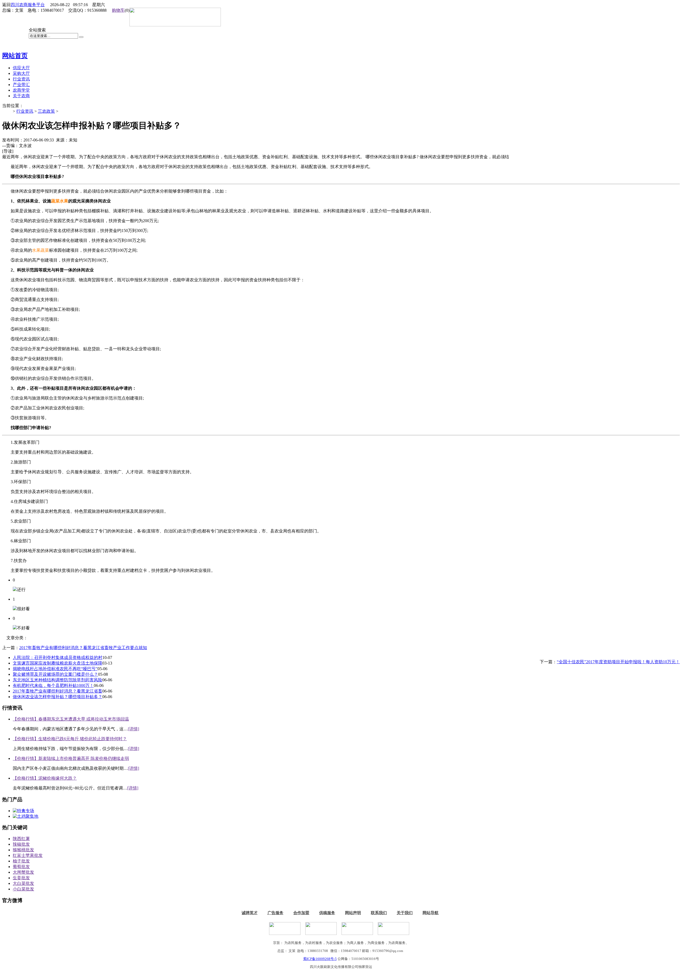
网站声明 (353, 913)
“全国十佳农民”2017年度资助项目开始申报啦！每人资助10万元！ (618, 661)
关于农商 (21, 95)
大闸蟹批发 (23, 872)
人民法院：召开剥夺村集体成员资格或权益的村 (57, 657)
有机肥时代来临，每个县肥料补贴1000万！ (53, 685)
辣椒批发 (21, 844)
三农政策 (46, 111)
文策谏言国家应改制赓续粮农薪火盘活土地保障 (57, 663)
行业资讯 (24, 111)
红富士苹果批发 (28, 855)
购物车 (118, 10)
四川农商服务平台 (28, 4)
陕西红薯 (21, 838)
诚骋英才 (250, 913)
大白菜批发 (23, 883)
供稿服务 (327, 913)
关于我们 (405, 913)
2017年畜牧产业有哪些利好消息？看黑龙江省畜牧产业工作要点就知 (83, 647)
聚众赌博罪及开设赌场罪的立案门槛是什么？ (55, 674)
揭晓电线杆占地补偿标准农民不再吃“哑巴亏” (55, 668)
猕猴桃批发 (23, 850)
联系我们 (379, 913)
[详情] (133, 729)
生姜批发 (21, 878)
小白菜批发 (23, 889)
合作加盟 (301, 913)
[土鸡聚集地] (25, 816)
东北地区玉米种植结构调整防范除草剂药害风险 (57, 680)
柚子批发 (21, 861)
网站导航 (431, 913)
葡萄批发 (21, 866)
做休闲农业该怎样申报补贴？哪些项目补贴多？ (57, 696)
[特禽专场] (23, 810)
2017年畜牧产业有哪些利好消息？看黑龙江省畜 (57, 691)
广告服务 (275, 913)
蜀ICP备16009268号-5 (320, 959)
